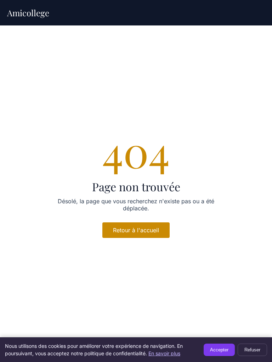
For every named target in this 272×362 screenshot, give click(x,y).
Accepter (219, 349)
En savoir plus (164, 353)
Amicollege (28, 12)
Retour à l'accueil (136, 230)
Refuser (252, 349)
